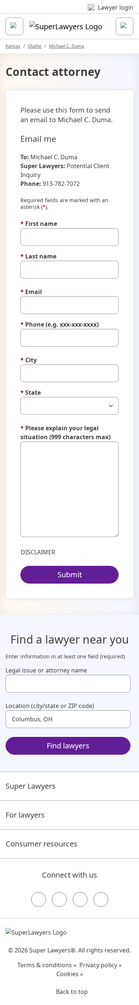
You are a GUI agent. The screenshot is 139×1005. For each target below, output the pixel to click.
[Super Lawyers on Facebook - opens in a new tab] (38, 899)
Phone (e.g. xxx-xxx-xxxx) (59, 324)
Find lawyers (68, 746)
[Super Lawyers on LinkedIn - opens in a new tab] (100, 899)
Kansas (13, 46)
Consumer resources (41, 844)
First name (38, 224)
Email (31, 292)
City (28, 360)
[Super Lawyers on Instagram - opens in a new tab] (59, 899)
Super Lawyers (31, 786)
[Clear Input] (121, 683)
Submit (69, 575)
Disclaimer (38, 552)
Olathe (35, 46)
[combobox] (68, 683)
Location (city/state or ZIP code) (50, 706)
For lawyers (25, 815)
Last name (38, 256)
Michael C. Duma (66, 46)
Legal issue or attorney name (46, 670)
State (30, 392)
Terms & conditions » (46, 965)
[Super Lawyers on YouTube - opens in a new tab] (80, 899)
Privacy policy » (100, 965)
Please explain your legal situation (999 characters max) (65, 432)
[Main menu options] (14, 26)
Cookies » (69, 974)
